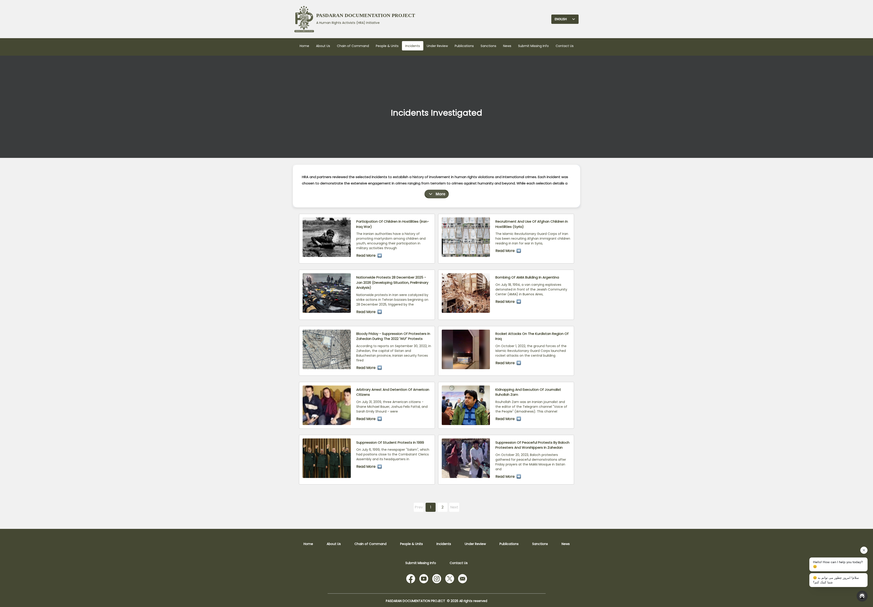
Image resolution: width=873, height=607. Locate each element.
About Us (323, 46)
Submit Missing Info (533, 46)
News (507, 46)
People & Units (387, 46)
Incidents (412, 46)
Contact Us (565, 46)
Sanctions (488, 46)
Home (304, 46)
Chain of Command (353, 46)
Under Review (437, 46)
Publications (464, 46)
